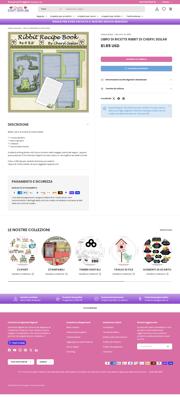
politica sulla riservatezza (115, 337)
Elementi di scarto (157, 269)
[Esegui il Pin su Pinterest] (123, 98)
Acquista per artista (110, 16)
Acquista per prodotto (61, 16)
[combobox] (91, 9)
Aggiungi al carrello (136, 59)
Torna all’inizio (90, 308)
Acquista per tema (87, 16)
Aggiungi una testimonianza (79, 342)
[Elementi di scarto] (157, 251)
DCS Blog (70, 351)
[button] (170, 9)
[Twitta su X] (113, 98)
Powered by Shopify (37, 385)
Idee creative (72, 327)
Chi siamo (107, 351)
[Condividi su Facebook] (118, 98)
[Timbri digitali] (90, 251)
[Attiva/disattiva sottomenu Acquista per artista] (122, 16)
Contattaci (108, 327)
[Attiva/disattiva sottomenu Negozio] (46, 16)
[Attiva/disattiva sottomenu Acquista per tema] (97, 16)
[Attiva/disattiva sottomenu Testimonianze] (142, 16)
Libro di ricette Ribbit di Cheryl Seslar (36, 28)
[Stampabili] (56, 251)
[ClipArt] (22, 251)
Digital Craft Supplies (21, 385)
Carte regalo (72, 346)
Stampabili (56, 269)
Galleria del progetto (76, 332)
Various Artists (107, 34)
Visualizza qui (36, 2)
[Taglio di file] (123, 251)
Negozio (40, 16)
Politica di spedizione (113, 346)
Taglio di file (123, 269)
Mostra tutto (166, 229)
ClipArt (22, 269)
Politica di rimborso (112, 342)
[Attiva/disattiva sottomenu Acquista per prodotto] (73, 16)
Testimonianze (133, 16)
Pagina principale (14, 28)
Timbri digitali (90, 269)
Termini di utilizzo (111, 332)
